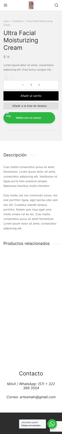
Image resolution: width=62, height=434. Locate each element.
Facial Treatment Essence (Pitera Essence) (14, 288)
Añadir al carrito (31, 95)
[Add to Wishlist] (6, 77)
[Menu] (5, 5)
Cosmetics (17, 21)
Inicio (6, 21)
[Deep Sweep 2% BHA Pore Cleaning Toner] (16, 317)
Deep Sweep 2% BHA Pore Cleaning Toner (15, 338)
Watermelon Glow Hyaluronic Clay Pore (43, 288)
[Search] (56, 5)
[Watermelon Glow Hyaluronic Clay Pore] (45, 267)
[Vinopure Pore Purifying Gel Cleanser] (45, 317)
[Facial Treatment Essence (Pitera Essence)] (16, 267)
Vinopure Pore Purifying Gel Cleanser (41, 338)
